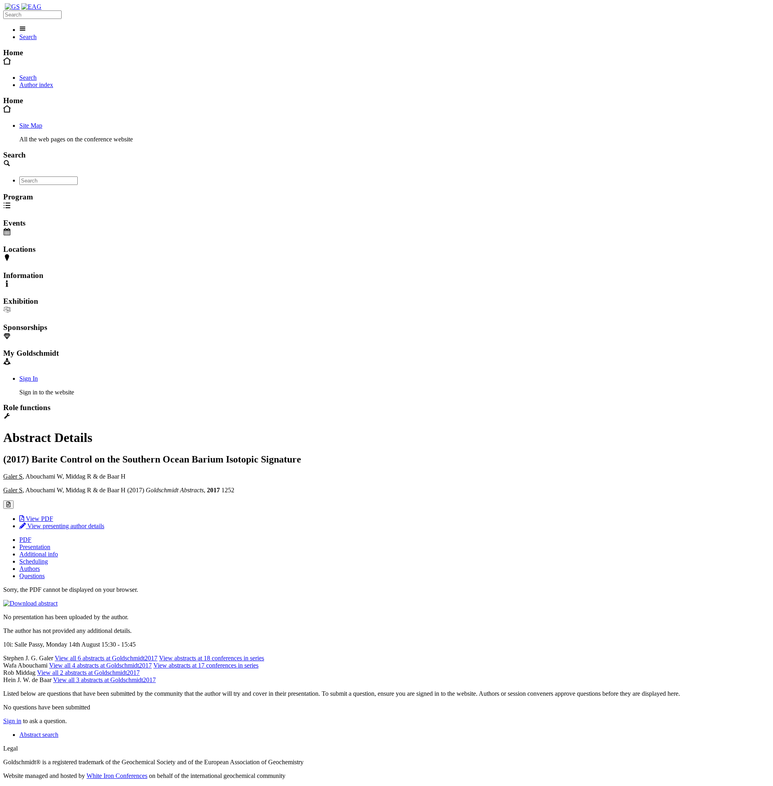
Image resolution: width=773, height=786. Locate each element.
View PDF (38, 518)
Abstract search (38, 734)
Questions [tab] (32, 575)
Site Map (30, 125)
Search (28, 36)
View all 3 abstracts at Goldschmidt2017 (104, 679)
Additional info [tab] (38, 554)
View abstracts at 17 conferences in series (205, 665)
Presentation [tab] (34, 546)
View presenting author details (65, 526)
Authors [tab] (29, 568)
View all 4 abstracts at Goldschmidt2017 (100, 665)
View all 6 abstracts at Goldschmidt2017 (106, 658)
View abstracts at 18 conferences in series (211, 658)
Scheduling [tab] (33, 561)
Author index (36, 84)
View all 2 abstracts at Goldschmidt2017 (88, 672)
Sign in (12, 721)
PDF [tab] (25, 539)
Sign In (28, 378)
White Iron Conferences (117, 775)
